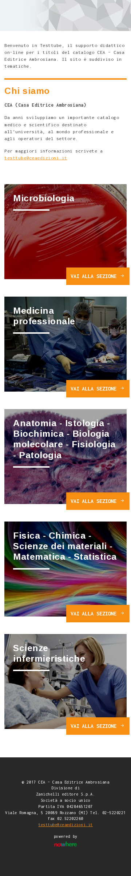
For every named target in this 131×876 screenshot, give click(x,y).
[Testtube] (52, 14)
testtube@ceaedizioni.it (35, 157)
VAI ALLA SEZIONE (95, 276)
